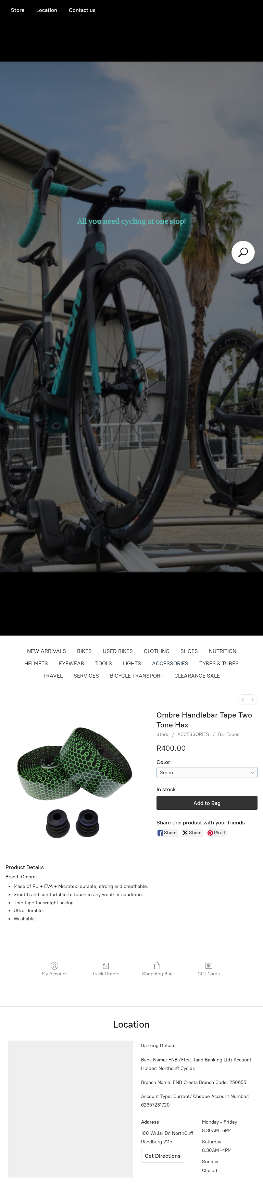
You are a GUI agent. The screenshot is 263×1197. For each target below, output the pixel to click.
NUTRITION (222, 651)
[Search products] (243, 252)
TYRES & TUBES (219, 663)
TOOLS (103, 663)
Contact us (82, 10)
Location (46, 10)
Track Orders (106, 974)
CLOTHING (157, 651)
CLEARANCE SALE (197, 675)
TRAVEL (53, 675)
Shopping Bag (157, 974)
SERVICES (86, 675)
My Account (54, 974)
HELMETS (36, 663)
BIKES (84, 651)
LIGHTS (132, 663)
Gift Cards (209, 974)
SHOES (189, 651)
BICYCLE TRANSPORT (136, 675)
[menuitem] (243, 700)
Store (18, 10)
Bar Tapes (228, 734)
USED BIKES (118, 651)
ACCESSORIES (170, 663)
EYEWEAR (71, 663)
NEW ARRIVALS (46, 651)
